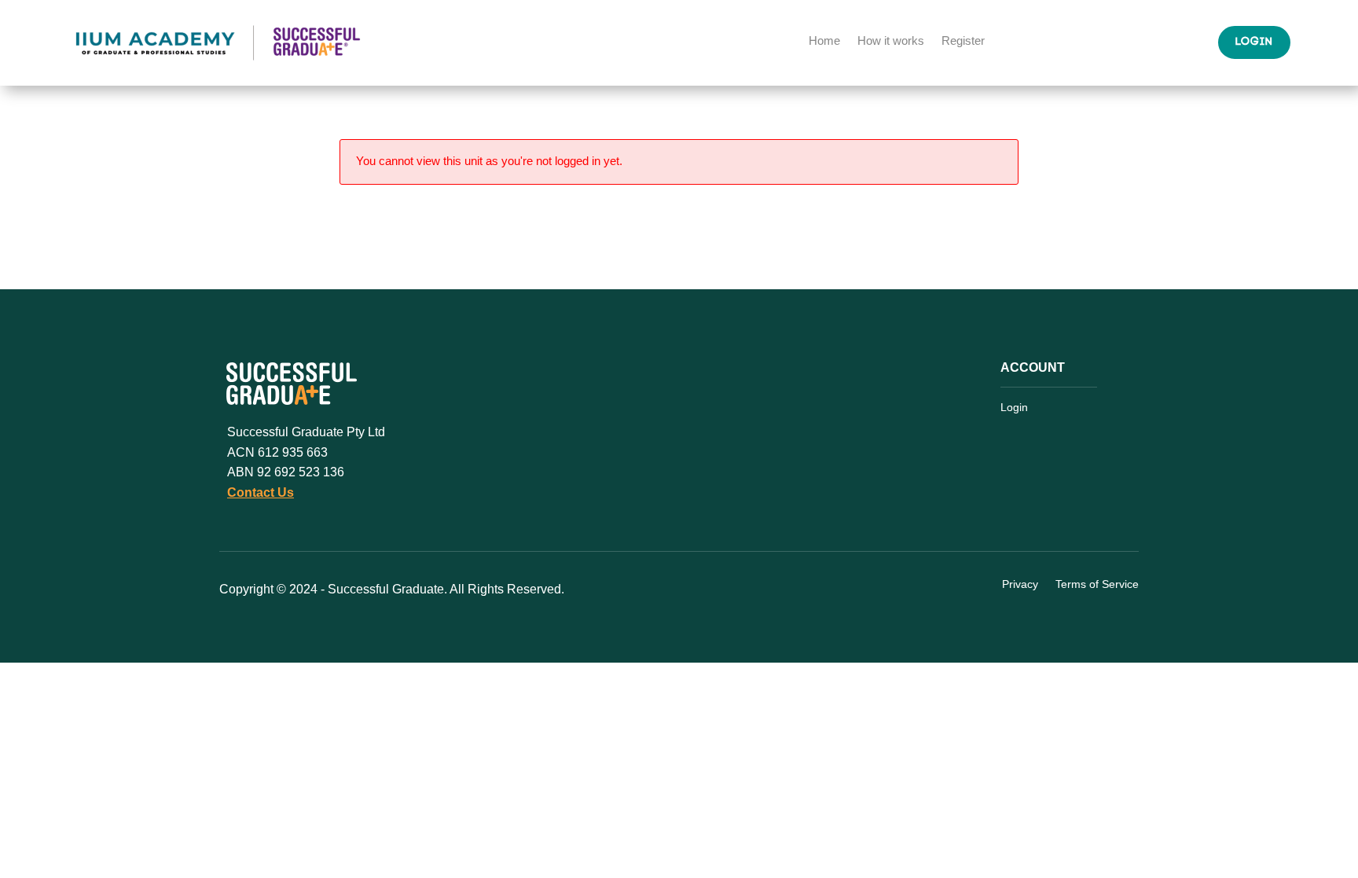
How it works (890, 41)
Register (963, 41)
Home (824, 41)
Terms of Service (1097, 584)
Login (1254, 42)
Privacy (1020, 584)
